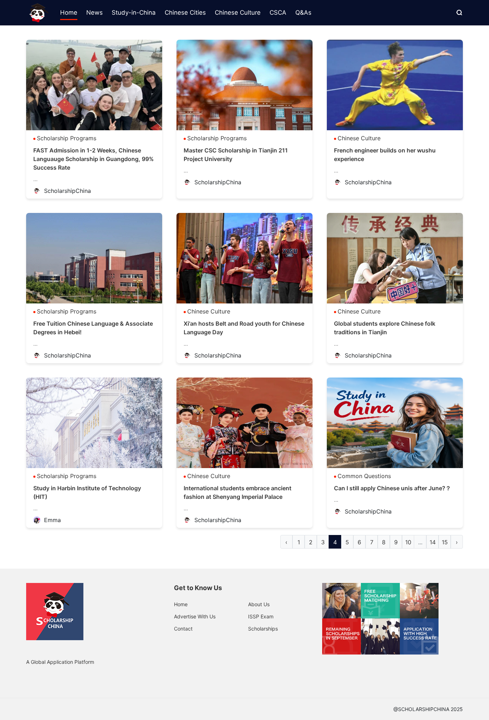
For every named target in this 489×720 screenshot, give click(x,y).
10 (408, 542)
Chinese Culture (359, 138)
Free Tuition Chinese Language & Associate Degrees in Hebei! (93, 328)
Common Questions (364, 476)
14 (433, 542)
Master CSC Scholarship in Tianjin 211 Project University (236, 154)
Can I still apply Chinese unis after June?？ (392, 488)
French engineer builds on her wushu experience (385, 154)
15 (445, 542)
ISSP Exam (260, 616)
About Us (259, 604)
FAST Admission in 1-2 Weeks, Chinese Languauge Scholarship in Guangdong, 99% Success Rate (93, 159)
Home (181, 604)
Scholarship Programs (66, 138)
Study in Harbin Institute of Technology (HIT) (87, 492)
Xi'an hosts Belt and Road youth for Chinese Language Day (244, 328)
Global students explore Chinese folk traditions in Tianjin (384, 328)
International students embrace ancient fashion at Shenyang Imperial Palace (237, 492)
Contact (183, 629)
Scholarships (263, 629)
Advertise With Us (195, 616)
